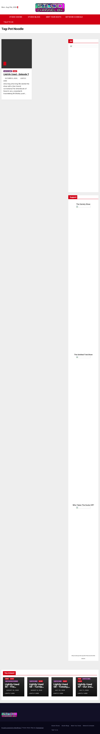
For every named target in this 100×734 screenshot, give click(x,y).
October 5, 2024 (11, 78)
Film (79, 678)
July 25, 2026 (60, 690)
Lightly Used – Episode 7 (16, 74)
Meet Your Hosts (53, 17)
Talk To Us (8, 22)
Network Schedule (74, 17)
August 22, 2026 (12, 690)
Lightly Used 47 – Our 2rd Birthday (85, 687)
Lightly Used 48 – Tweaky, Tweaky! (60, 687)
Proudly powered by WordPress (11, 728)
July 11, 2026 (84, 690)
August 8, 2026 (37, 690)
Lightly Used (7, 71)
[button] (98, 19)
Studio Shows (16, 17)
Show (15, 71)
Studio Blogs (34, 17)
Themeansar (39, 728)
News (6, 678)
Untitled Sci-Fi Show (11, 681)
